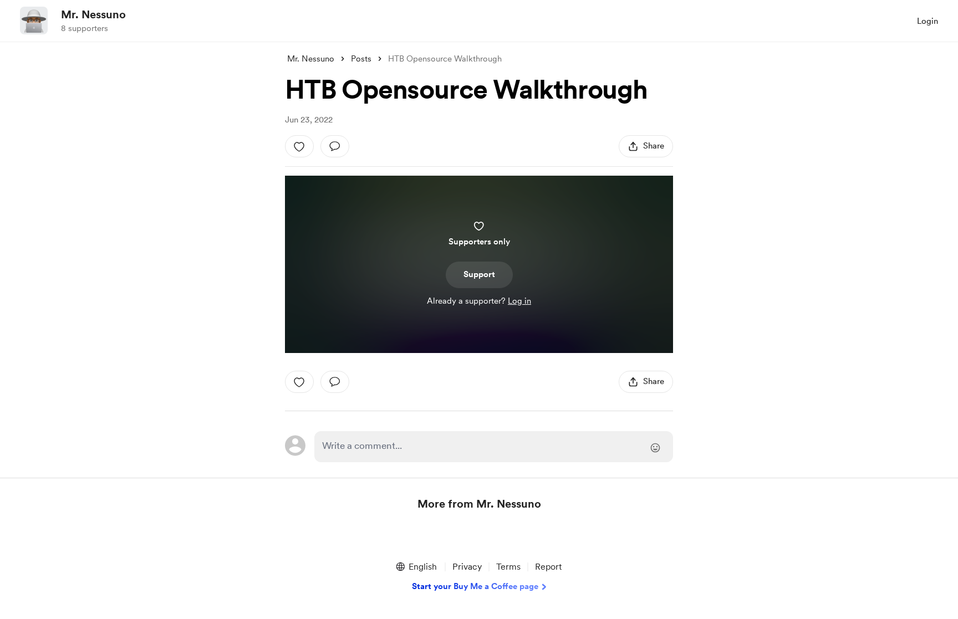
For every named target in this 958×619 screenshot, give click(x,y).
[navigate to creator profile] (34, 20)
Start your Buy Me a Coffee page (475, 586)
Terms (508, 566)
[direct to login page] (493, 446)
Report (548, 566)
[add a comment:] (334, 146)
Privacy (467, 566)
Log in (519, 301)
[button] (415, 567)
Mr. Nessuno (93, 14)
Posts (361, 59)
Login (927, 21)
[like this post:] (299, 146)
